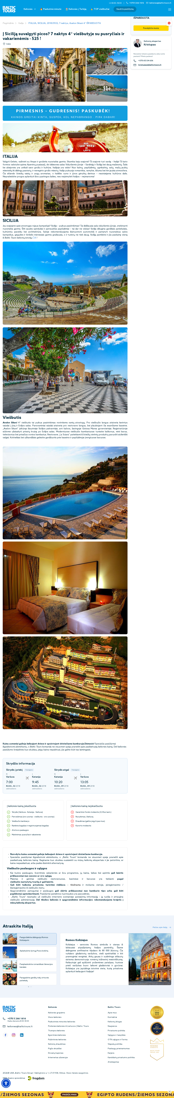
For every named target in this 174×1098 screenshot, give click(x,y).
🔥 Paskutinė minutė (50, 9)
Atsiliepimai (113, 1062)
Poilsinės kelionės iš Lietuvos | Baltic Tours (68, 1026)
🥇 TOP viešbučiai (99, 9)
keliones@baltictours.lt (19, 1026)
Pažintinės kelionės (57, 1040)
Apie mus (112, 1013)
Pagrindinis (8, 23)
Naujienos (112, 1026)
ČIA (34, 238)
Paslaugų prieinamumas (119, 1049)
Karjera (111, 1053)
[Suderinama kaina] (169, 23)
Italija (21, 23)
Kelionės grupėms (56, 1013)
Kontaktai (112, 1017)
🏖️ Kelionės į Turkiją (75, 9)
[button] (6, 1083)
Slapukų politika (115, 1044)
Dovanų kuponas (55, 1053)
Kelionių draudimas (57, 1044)
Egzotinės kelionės (57, 1035)
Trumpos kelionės (56, 1031)
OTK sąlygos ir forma (118, 1040)
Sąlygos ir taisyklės (117, 1035)
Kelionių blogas (115, 1022)
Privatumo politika (116, 1031)
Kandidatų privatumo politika (121, 1057)
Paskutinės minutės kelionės (61, 1022)
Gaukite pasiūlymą (124, 9)
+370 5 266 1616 (17, 1018)
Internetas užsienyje (58, 1057)
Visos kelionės (55, 1017)
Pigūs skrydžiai (55, 1049)
